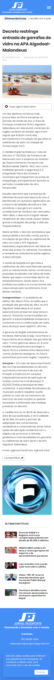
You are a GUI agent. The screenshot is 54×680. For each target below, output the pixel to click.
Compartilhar (12, 458)
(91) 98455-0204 (30, 639)
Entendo (41, 672)
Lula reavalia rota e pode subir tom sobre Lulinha (33, 565)
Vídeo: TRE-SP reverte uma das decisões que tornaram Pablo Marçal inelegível (32, 579)
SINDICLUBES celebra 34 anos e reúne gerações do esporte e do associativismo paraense (34, 552)
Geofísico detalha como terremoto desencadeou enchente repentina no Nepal (33, 594)
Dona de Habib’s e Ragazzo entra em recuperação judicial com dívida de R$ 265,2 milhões (34, 536)
